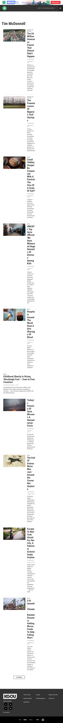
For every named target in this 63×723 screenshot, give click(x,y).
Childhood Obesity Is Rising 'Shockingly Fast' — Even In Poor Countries (19, 379)
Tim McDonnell (30, 59)
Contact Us (51, 698)
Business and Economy (30, 30)
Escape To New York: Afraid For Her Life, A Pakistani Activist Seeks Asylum (31, 543)
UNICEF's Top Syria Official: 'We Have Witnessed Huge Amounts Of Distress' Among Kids (31, 245)
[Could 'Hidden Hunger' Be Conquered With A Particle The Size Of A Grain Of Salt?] (14, 163)
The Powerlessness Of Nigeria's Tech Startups (31, 110)
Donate (56, 2)
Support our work (53, 694)
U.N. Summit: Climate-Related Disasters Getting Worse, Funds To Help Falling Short (31, 619)
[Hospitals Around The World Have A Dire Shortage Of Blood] (14, 315)
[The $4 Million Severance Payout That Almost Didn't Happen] (14, 35)
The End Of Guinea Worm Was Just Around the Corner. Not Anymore (31, 473)
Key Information (27, 698)
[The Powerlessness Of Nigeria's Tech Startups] (14, 102)
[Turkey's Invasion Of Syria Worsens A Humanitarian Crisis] (14, 405)
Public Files (26, 702)
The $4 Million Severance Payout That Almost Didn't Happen (31, 45)
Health (28, 157)
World (28, 224)
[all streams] (60, 8)
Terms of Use (26, 694)
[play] (4, 8)
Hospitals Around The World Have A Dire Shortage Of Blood (31, 324)
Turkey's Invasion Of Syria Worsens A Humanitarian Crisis (31, 413)
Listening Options (40, 698)
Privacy (38, 694)
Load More (19, 677)
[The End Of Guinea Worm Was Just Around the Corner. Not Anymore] (14, 461)
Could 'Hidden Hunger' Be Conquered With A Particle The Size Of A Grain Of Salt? (31, 175)
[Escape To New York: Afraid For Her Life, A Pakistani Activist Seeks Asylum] (14, 534)
